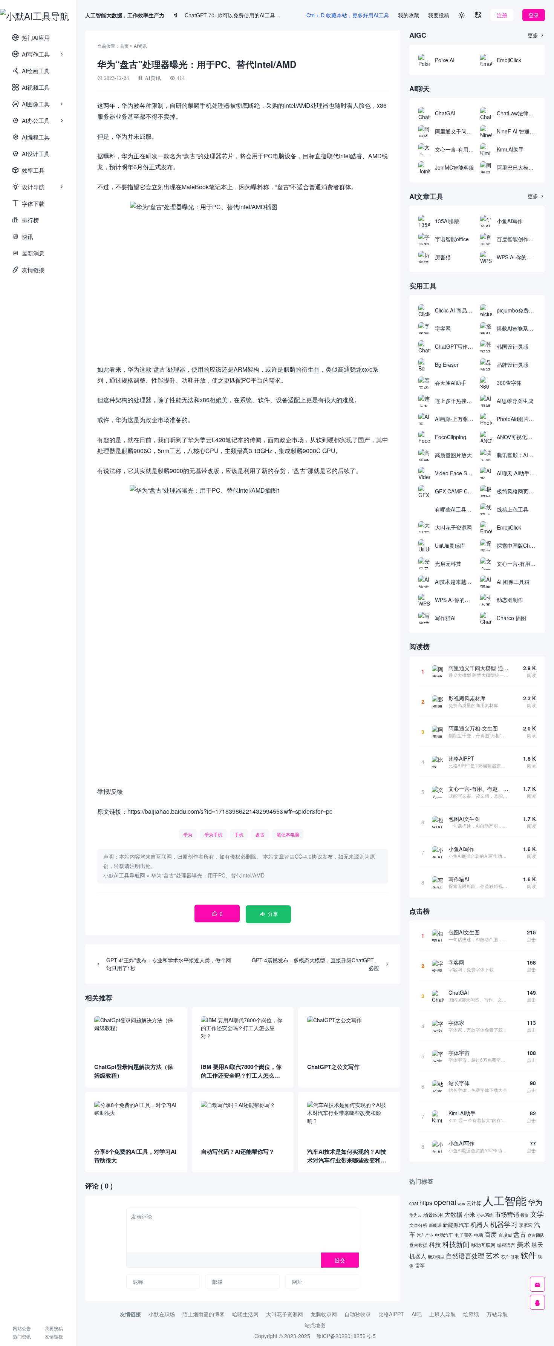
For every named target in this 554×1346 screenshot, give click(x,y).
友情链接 (28, 270)
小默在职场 (161, 1314)
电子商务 (464, 1234)
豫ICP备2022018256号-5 (346, 1336)
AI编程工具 (31, 137)
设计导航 (28, 187)
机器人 (480, 1224)
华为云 (415, 1215)
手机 (238, 834)
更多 (536, 35)
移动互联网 (483, 1244)
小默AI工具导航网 (124, 875)
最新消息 (28, 253)
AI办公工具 (31, 120)
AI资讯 (140, 46)
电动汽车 (444, 1234)
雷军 (420, 1265)
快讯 (22, 236)
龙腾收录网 (324, 1314)
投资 (524, 1215)
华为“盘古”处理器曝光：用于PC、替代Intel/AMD (208, 875)
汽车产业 (425, 1235)
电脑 (478, 1235)
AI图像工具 (31, 104)
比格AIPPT (391, 1314)
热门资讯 (22, 1336)
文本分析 (418, 1225)
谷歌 (515, 1256)
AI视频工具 (31, 87)
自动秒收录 (357, 1314)
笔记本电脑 (288, 834)
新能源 (435, 1225)
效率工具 (28, 170)
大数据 (453, 1214)
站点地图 (315, 1325)
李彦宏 (526, 1225)
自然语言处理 (465, 1255)
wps (461, 1203)
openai (445, 1202)
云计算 (474, 1203)
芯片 (505, 1256)
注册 (502, 15)
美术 (523, 1244)
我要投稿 (54, 1328)
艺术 (492, 1255)
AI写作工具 (31, 54)
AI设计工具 (31, 154)
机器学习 (503, 1224)
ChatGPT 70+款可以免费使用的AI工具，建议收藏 (234, 15)
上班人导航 (442, 1314)
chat (413, 1203)
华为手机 (213, 834)
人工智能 (504, 1200)
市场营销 (507, 1214)
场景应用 (433, 1214)
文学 (537, 1214)
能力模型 (436, 1256)
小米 (469, 1214)
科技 (435, 1244)
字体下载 (28, 203)
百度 (491, 1234)
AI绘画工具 (31, 71)
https (425, 1202)
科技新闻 (456, 1244)
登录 (533, 15)
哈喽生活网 (245, 1314)
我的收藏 (408, 15)
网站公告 (22, 1328)
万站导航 (497, 1314)
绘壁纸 (471, 1314)
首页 (124, 46)
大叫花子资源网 (284, 1314)
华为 (187, 834)
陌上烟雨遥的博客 (203, 1314)
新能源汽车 (456, 1224)
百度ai (505, 1234)
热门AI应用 (31, 37)
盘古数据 (418, 1245)
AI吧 (417, 1314)
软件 (528, 1254)
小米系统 (485, 1215)
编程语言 (506, 1245)
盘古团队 (536, 1235)
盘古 (260, 834)
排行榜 (25, 220)
